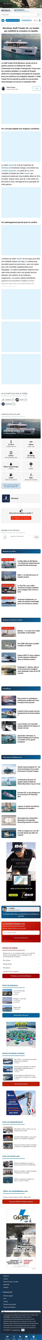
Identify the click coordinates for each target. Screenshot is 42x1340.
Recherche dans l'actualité (10, 1281)
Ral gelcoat (6, 968)
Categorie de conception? (11, 971)
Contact (5, 1279)
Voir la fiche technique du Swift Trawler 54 (11, 486)
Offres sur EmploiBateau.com (15, 1191)
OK (23, 1330)
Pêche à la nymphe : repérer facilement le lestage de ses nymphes (25, 1172)
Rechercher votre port (21, 1015)
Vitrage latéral (7, 964)
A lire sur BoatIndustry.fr (12, 1122)
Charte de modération (9, 1307)
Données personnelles (9, 1304)
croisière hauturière (8, 171)
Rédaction (6, 1276)
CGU (4, 1298)
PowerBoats (26, 20)
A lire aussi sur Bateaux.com (12, 757)
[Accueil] (2, 20)
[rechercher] (38, 14)
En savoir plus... (16, 1330)
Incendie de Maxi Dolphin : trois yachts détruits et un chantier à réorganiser (25, 1137)
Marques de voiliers (9, 551)
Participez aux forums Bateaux (21, 976)
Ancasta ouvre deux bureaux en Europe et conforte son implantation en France (25, 1145)
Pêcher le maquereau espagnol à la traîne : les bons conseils (24, 1179)
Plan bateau (6, 960)
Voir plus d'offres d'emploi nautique (21, 1201)
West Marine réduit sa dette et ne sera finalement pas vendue (25, 1129)
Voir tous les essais (21, 1084)
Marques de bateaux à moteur (13, 620)
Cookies (5, 1301)
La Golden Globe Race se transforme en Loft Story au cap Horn (21, 915)
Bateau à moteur (12, 20)
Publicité (5, 1287)
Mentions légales (8, 1296)
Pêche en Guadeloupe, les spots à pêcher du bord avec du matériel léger (24, 1164)
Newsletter (6, 1284)
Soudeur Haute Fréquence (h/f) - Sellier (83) (16, 1197)
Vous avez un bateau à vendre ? (21, 515)
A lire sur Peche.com (11, 1156)
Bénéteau (5, 168)
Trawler (11, 165)
